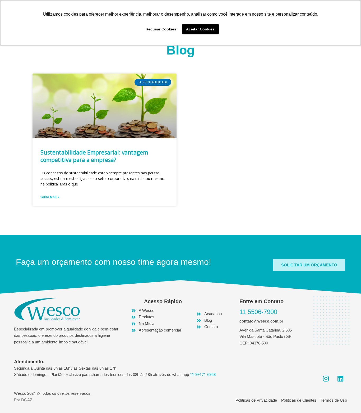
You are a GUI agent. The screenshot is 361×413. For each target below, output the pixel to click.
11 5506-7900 (258, 311)
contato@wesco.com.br (261, 321)
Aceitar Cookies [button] (200, 29)
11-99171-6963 (203, 374)
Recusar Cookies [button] (161, 29)
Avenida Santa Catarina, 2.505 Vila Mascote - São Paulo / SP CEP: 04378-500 (265, 337)
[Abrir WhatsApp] (348, 400)
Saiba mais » (49, 197)
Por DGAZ (23, 400)
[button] (309, 265)
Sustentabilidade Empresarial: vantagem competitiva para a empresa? (94, 156)
